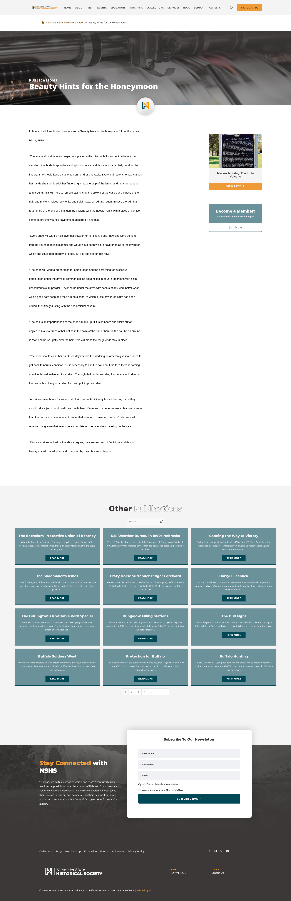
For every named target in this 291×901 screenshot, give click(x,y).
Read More (57, 558)
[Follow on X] (221, 851)
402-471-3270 (177, 872)
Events (104, 851)
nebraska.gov (143, 890)
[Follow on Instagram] (215, 851)
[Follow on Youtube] (227, 851)
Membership (73, 851)
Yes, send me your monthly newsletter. (162, 790)
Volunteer (118, 851)
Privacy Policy (135, 851)
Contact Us (217, 873)
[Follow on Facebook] (209, 851)
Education (90, 851)
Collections (46, 851)
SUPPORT (216, 869)
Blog (59, 851)
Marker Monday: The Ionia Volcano (235, 175)
